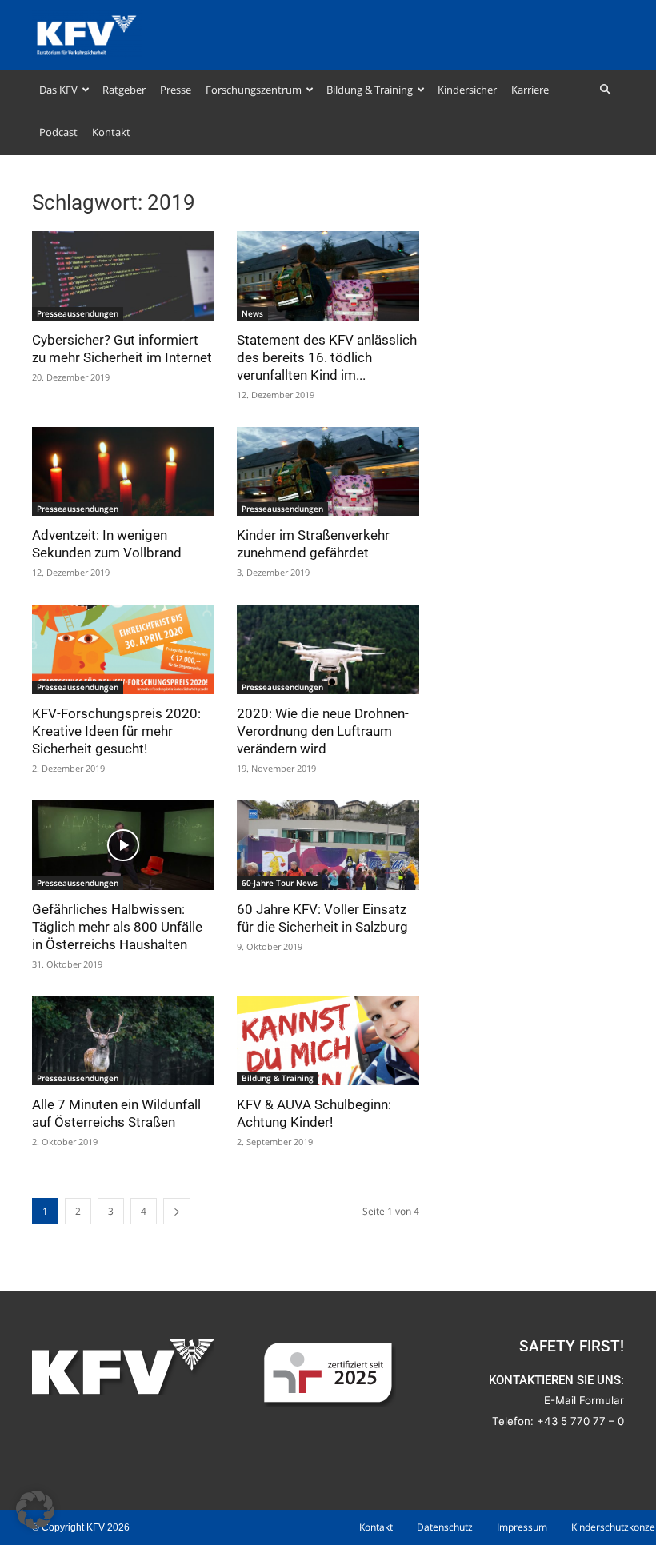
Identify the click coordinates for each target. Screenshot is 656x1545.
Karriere (530, 89)
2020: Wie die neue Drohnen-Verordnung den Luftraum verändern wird (323, 731)
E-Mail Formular (584, 1400)
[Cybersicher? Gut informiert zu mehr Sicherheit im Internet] (123, 276)
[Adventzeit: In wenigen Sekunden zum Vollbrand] (123, 472)
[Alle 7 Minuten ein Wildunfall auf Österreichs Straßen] (123, 1041)
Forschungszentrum (254, 89)
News (252, 313)
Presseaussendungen (77, 313)
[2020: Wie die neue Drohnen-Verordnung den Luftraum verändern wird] (328, 649)
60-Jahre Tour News (280, 882)
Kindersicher (467, 89)
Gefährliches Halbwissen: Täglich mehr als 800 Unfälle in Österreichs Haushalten (117, 926)
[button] (605, 90)
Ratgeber (124, 89)
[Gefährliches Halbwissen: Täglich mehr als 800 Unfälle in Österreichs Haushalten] (123, 845)
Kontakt (111, 132)
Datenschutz (445, 1527)
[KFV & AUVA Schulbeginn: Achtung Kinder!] (328, 1041)
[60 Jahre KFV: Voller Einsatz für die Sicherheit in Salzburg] (328, 845)
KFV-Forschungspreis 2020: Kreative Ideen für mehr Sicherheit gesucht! (116, 731)
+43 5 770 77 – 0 (580, 1421)
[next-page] (176, 1211)
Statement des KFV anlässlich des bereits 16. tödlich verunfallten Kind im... (327, 357)
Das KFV (58, 89)
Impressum (522, 1527)
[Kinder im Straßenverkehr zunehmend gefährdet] (328, 472)
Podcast (58, 132)
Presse (175, 89)
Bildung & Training (369, 89)
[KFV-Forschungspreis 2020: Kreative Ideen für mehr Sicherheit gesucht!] (123, 649)
